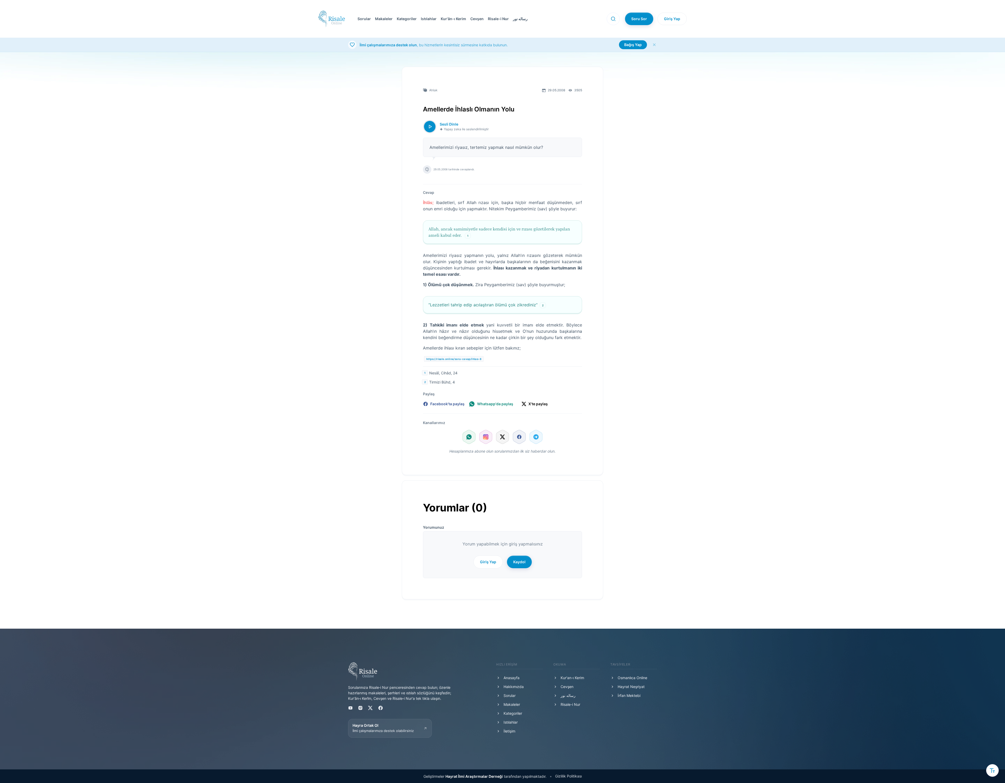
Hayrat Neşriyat (631, 686)
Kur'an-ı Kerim (572, 677)
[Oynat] (430, 126)
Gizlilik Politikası (568, 776)
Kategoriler (407, 18)
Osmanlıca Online (632, 677)
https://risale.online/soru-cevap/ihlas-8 (453, 358)
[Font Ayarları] (992, 770)
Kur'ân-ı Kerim (453, 18)
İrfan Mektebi (629, 695)
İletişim (509, 731)
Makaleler (384, 18)
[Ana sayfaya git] (331, 18)
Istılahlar (429, 18)
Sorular (364, 18)
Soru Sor (639, 18)
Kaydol (519, 562)
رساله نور (520, 18)
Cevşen (477, 18)
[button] (475, 18)
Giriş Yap (672, 18)
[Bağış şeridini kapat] (654, 45)
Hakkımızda (514, 686)
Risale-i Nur (498, 18)
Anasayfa (512, 677)
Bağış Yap (633, 44)
